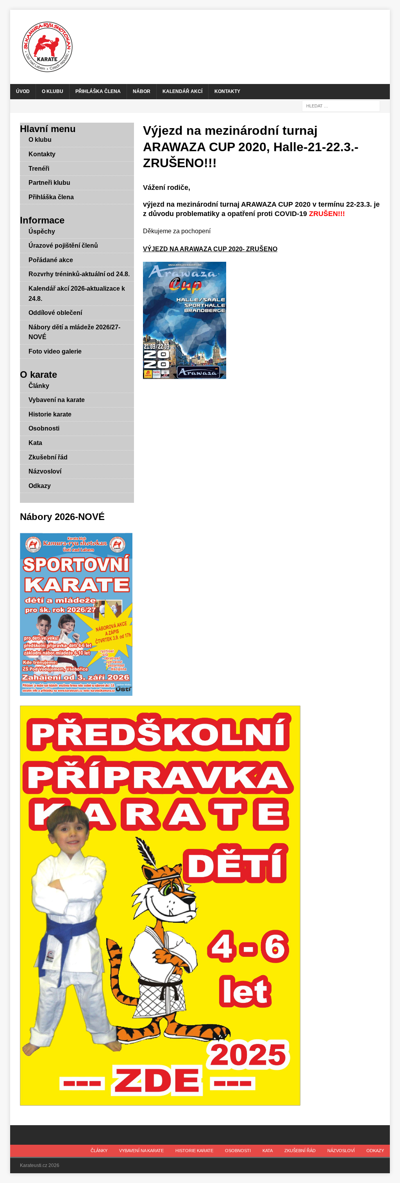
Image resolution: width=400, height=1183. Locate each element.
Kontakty (227, 91)
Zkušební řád (48, 457)
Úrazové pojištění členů (63, 245)
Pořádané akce (51, 260)
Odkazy (40, 485)
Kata (35, 443)
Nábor (141, 91)
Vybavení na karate (57, 400)
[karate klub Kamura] (200, 47)
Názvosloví (45, 471)
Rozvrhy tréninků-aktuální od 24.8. (79, 274)
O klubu (52, 91)
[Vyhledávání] (341, 105)
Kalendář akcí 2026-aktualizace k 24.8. (77, 293)
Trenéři (39, 168)
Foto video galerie (55, 351)
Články (39, 385)
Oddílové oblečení (55, 312)
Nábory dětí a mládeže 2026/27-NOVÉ (74, 332)
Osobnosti (44, 428)
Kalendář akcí (182, 91)
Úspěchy (42, 231)
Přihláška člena (98, 91)
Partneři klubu (49, 182)
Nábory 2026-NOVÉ (62, 516)
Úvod (23, 91)
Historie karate (50, 414)
